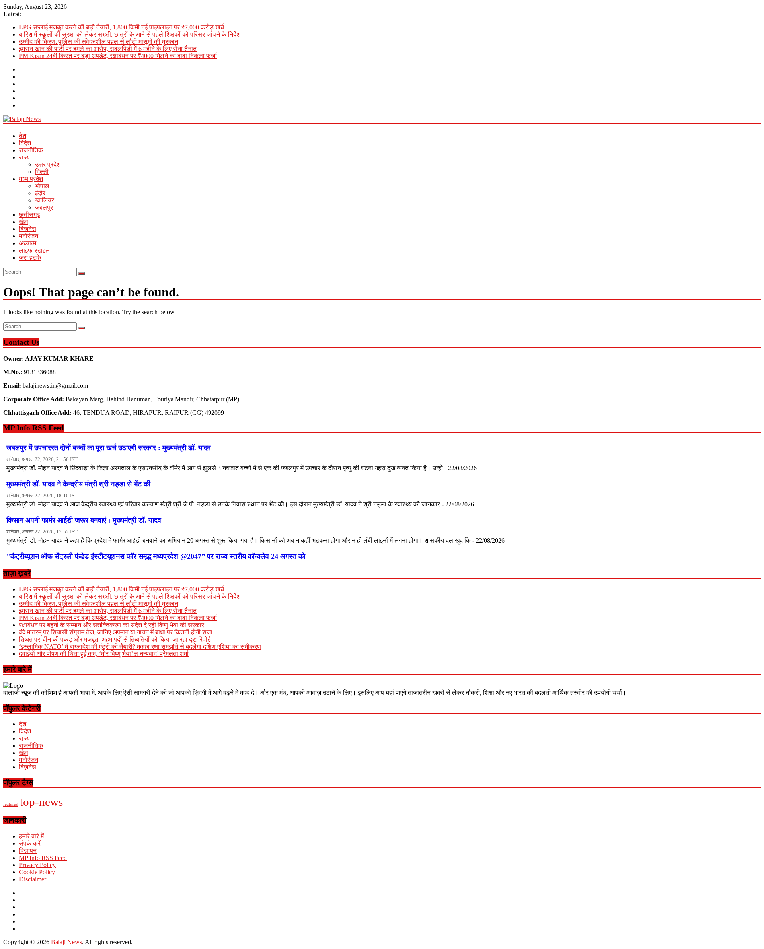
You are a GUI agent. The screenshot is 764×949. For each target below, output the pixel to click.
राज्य (24, 157)
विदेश (25, 143)
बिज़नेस (27, 229)
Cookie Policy (37, 872)
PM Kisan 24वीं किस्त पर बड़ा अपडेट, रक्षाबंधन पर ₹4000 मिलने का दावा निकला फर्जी (118, 56)
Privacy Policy (37, 864)
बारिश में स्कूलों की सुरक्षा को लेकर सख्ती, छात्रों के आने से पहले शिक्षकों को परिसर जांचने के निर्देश (129, 34)
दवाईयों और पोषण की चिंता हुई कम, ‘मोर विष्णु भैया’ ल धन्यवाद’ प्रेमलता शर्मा (104, 653)
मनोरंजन (28, 236)
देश (22, 135)
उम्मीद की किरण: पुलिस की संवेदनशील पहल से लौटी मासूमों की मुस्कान (98, 41)
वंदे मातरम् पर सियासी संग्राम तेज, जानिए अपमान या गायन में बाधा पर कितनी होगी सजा (115, 632)
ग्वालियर (44, 200)
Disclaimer (32, 879)
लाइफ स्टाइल (34, 250)
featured (10, 804)
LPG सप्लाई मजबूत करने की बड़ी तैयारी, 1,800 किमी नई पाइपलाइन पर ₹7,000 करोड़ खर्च (121, 27)
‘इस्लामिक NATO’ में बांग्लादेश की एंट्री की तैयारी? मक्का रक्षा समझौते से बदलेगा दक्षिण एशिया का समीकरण (140, 646)
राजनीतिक (31, 150)
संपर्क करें (30, 843)
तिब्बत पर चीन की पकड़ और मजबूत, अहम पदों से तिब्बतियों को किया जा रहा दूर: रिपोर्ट (115, 639)
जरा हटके (30, 257)
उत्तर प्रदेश (47, 164)
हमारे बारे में (31, 836)
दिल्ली (42, 171)
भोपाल (42, 186)
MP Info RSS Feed (43, 857)
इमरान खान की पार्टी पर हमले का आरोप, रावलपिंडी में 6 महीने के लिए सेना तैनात (108, 48)
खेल (23, 221)
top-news (41, 801)
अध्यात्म (27, 243)
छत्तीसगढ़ (29, 214)
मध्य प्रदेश (31, 178)
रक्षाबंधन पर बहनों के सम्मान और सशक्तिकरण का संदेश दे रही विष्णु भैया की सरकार (111, 625)
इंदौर (40, 193)
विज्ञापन (28, 850)
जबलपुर (44, 207)
